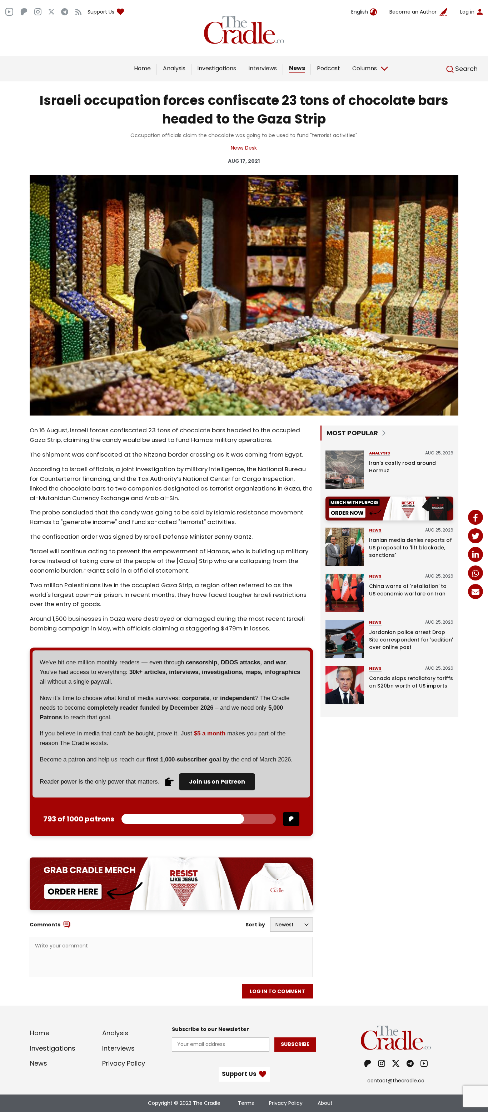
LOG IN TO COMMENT (277, 991)
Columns (364, 68)
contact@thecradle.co (395, 1080)
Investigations (216, 68)
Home (142, 68)
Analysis (174, 68)
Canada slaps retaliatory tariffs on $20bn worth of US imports (411, 682)
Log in (467, 11)
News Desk (244, 147)
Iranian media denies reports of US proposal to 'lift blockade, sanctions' (410, 548)
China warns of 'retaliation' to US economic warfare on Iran (408, 590)
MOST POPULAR (352, 432)
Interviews (262, 68)
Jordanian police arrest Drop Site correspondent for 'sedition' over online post (411, 640)
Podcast (328, 68)
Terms (246, 1103)
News (297, 68)
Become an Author (413, 11)
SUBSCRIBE (295, 1044)
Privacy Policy (123, 1063)
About (325, 1103)
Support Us (101, 11)
